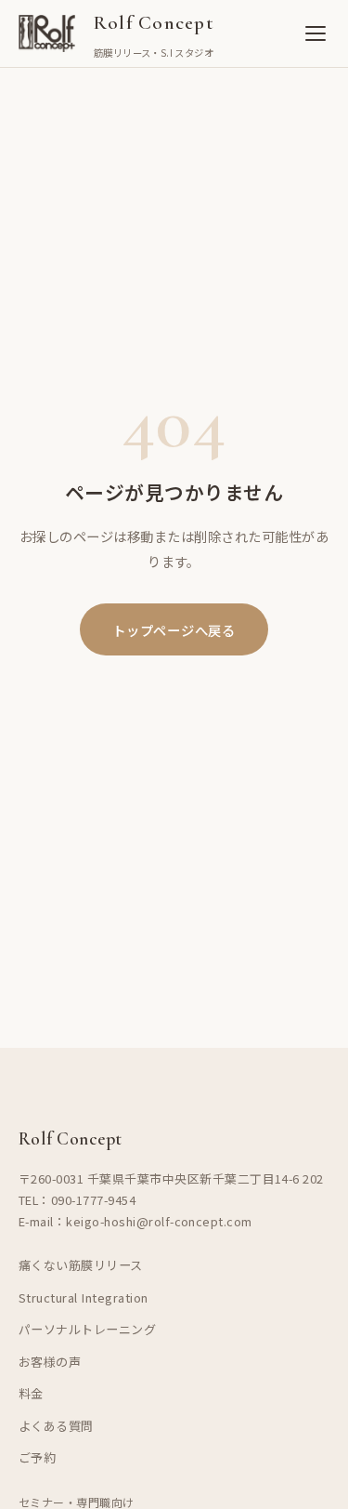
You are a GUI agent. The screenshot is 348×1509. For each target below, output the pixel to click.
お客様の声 (50, 1361)
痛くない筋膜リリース (81, 1265)
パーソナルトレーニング (87, 1329)
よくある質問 (56, 1426)
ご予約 (37, 1457)
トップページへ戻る (173, 630)
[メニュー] (315, 33)
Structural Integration (83, 1297)
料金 (31, 1393)
